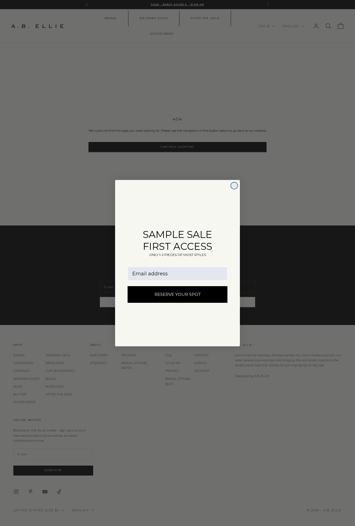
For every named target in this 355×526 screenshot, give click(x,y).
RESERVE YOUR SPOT (177, 294)
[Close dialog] (234, 185)
